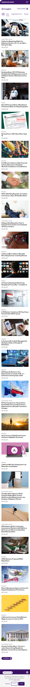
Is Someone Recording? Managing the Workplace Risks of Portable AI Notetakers (14, 343)
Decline (14, 683)
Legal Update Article (16, 14)
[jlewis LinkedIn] (27, 672)
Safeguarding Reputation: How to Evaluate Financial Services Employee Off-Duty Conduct (14, 224)
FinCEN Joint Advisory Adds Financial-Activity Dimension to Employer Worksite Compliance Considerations (14, 164)
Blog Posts (7, 15)
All (3, 14)
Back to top (7, 672)
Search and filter (22, 8)
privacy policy (16, 679)
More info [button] (7, 683)
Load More (6, 658)
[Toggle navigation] (27, 2)
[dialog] (15, 680)
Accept (21, 683)
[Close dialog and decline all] (28, 676)
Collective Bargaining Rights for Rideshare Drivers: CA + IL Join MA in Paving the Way (13, 43)
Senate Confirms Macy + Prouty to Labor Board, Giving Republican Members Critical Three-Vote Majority (14, 648)
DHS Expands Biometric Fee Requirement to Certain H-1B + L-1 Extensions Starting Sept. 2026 (12, 373)
